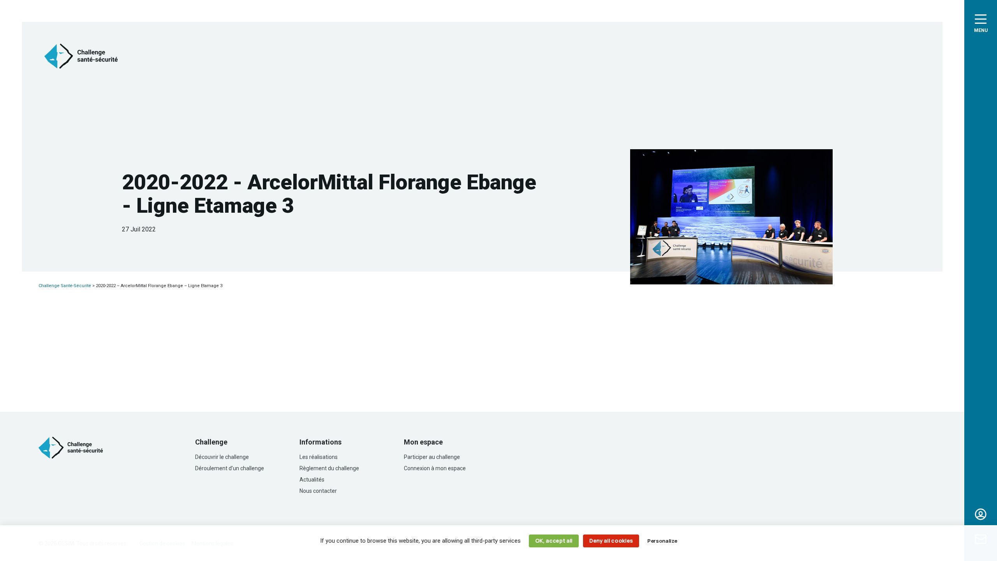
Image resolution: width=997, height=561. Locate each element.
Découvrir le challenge (222, 457)
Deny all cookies (611, 540)
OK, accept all (554, 540)
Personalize (662, 540)
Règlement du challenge (329, 468)
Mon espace (980, 514)
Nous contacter (318, 491)
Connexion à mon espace (435, 468)
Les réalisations (318, 457)
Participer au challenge (432, 457)
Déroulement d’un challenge (229, 468)
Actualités (311, 479)
